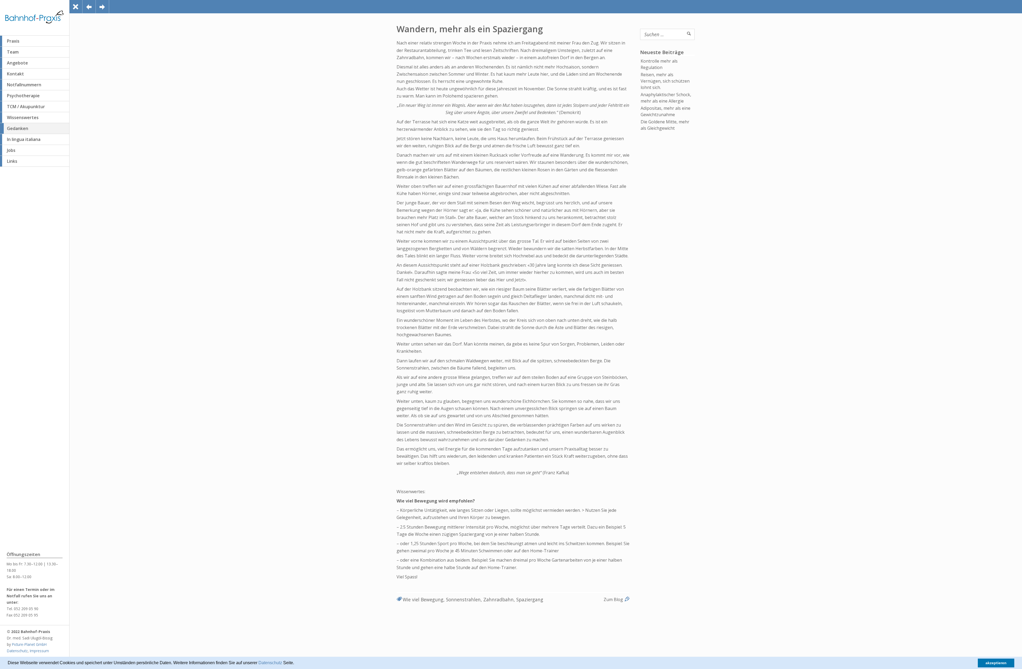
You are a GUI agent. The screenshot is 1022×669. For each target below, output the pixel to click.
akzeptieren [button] (996, 663)
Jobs (11, 150)
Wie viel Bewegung (423, 599)
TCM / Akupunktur (26, 107)
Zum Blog (613, 599)
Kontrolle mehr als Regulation (659, 64)
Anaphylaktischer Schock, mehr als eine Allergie (666, 98)
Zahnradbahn (498, 599)
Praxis (13, 41)
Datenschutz (270, 662)
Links (12, 161)
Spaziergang (529, 599)
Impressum (39, 650)
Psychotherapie (23, 96)
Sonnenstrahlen (463, 599)
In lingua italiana (23, 139)
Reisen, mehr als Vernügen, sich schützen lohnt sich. (665, 81)
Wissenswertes (23, 117)
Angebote (17, 63)
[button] (296, 663)
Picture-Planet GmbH (29, 644)
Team (13, 52)
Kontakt (15, 74)
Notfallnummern (24, 85)
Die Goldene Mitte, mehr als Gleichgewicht (665, 125)
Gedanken (17, 128)
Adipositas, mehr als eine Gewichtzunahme (665, 111)
